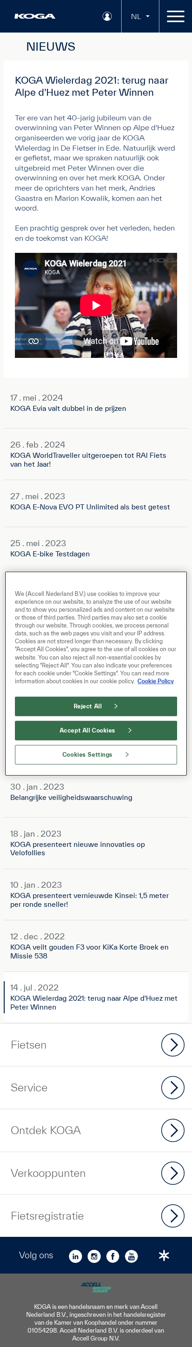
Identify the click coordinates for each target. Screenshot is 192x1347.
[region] (96, 673)
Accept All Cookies (88, 730)
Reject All (88, 706)
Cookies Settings (87, 754)
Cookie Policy (155, 681)
